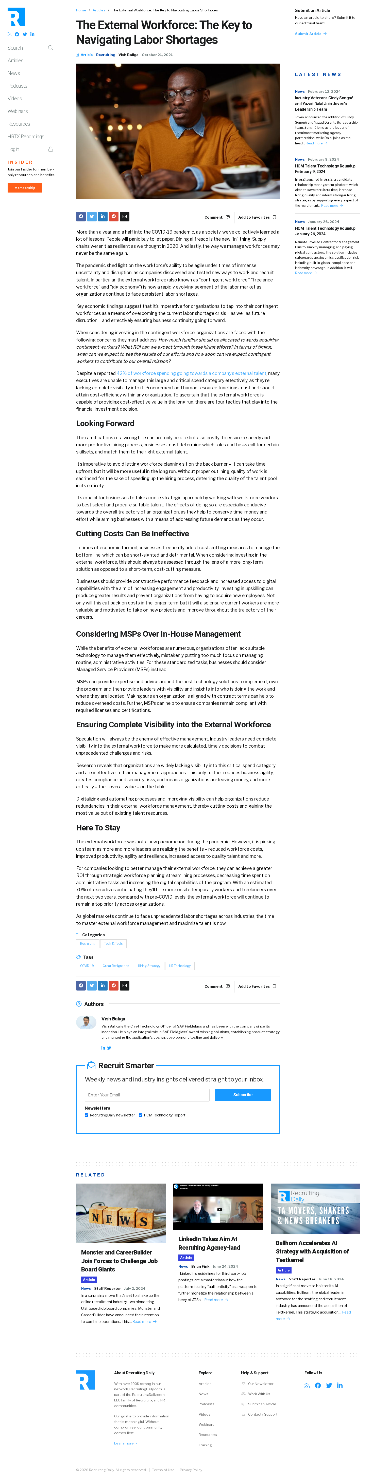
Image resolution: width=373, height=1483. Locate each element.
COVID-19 (87, 966)
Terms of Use (163, 1470)
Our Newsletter (260, 1384)
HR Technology (180, 966)
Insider (20, 162)
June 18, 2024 (331, 1279)
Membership (24, 188)
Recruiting (105, 55)
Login (13, 149)
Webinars (18, 111)
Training (205, 1445)
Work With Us (258, 1394)
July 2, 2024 (134, 1288)
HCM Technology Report (164, 1115)
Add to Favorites (254, 217)
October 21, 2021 (157, 55)
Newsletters (97, 1108)
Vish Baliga (128, 55)
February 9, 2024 (323, 159)
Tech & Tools (113, 943)
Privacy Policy (191, 1470)
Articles (15, 61)
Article (86, 55)
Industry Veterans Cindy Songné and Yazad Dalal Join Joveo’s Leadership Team (324, 104)
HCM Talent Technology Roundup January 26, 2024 (325, 231)
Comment (214, 217)
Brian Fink (200, 1266)
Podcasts (17, 86)
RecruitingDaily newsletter (112, 1115)
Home (81, 10)
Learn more (124, 1443)
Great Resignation (116, 966)
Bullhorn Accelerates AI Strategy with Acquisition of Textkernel (312, 1252)
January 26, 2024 (323, 222)
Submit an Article (312, 10)
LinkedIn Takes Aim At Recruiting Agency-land (209, 1243)
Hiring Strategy (149, 966)
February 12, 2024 (324, 91)
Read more (314, 143)
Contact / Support (262, 1414)
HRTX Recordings (26, 137)
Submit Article (308, 34)
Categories (93, 935)
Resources (19, 124)
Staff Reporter (107, 1288)
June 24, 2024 (225, 1266)
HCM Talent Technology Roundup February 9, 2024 (325, 169)
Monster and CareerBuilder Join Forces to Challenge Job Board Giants (119, 1261)
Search (15, 48)
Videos (15, 99)
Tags (87, 957)
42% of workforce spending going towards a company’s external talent (191, 373)
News (14, 73)
